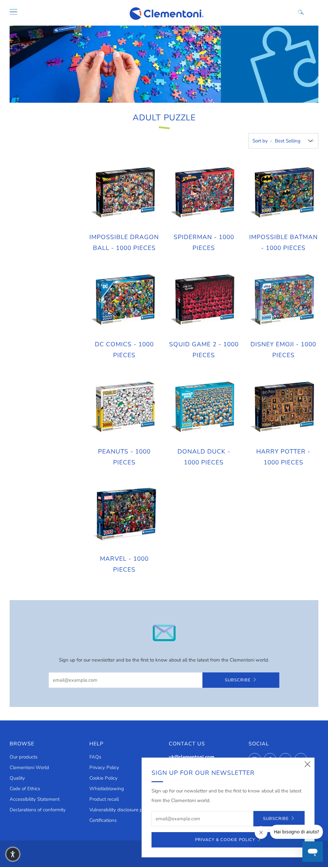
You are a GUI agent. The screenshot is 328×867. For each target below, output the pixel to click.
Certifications (103, 820)
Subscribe (238, 680)
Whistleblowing (106, 788)
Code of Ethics (25, 788)
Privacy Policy (104, 767)
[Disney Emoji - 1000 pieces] (283, 300)
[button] (12, 854)
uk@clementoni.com (191, 757)
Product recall (104, 799)
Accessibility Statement (35, 799)
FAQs (95, 757)
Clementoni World (29, 767)
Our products (23, 757)
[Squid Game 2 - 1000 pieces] (204, 300)
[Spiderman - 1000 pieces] (204, 193)
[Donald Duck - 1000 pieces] (204, 407)
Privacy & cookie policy (225, 840)
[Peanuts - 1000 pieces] (124, 407)
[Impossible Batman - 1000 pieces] (283, 193)
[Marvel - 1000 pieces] (124, 514)
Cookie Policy (103, 778)
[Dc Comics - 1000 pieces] (124, 300)
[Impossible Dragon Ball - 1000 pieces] (124, 193)
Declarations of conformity (38, 810)
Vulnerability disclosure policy (120, 810)
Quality (17, 778)
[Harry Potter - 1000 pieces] (283, 407)
